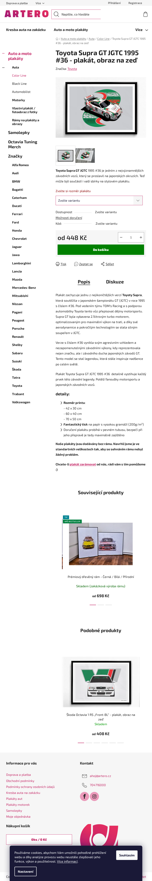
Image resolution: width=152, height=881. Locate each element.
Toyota (72, 68)
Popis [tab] (84, 281)
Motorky (18, 100)
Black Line (19, 83)
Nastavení (25, 871)
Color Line (19, 75)
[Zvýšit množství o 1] (141, 237)
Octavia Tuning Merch (22, 144)
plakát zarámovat (83, 464)
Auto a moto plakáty (19, 56)
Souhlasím (127, 855)
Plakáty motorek (18, 804)
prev (59, 559)
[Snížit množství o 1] (121, 237)
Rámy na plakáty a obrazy (25, 122)
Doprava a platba (17, 3)
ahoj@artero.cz (100, 776)
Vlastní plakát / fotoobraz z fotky (24, 110)
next (143, 559)
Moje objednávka (18, 816)
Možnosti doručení (69, 218)
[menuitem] (26, 29)
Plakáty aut (14, 798)
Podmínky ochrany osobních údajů (30, 787)
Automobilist (21, 91)
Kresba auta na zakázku (23, 792)
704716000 (98, 785)
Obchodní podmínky (20, 781)
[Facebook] (84, 796)
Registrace (135, 3)
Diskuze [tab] (115, 281)
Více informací (67, 861)
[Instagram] (94, 796)
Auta (15, 67)
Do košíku (101, 249)
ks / (39, 839)
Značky (15, 155)
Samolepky (19, 132)
